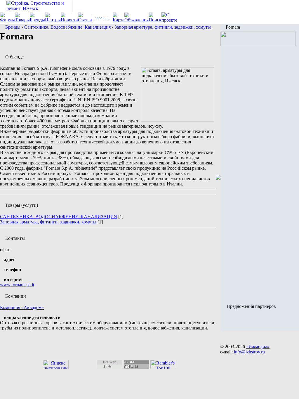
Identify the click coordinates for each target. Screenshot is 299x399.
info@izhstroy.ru (249, 351)
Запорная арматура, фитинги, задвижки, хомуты (162, 27)
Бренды (12, 27)
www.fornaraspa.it (17, 284)
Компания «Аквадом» (22, 307)
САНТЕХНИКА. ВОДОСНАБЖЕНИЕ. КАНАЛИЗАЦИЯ (58, 216)
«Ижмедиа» (258, 346)
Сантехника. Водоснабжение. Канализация (67, 27)
